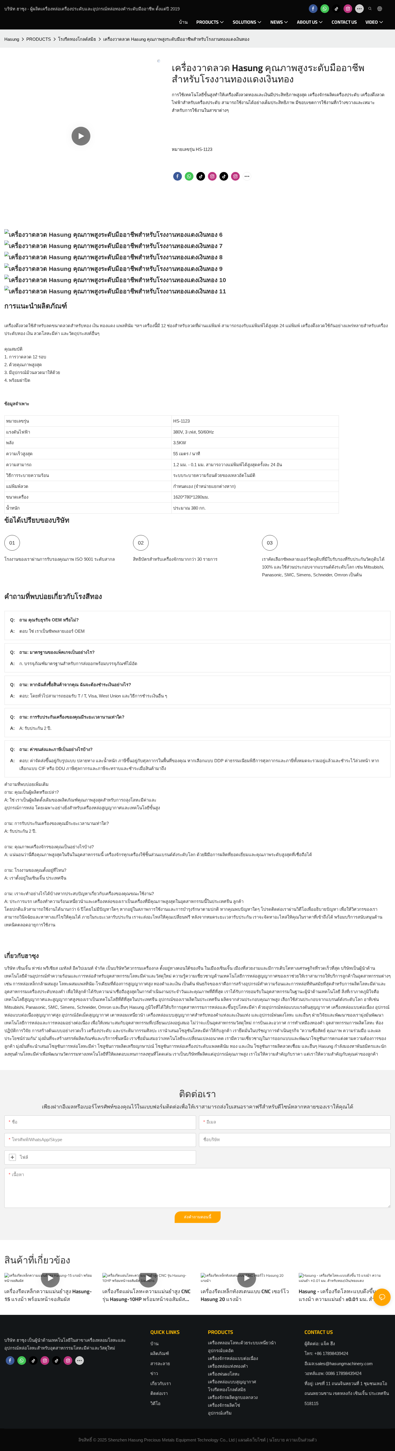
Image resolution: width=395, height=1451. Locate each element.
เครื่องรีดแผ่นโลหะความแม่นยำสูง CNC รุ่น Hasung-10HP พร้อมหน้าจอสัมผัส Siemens (146, 1295)
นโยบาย (277, 1439)
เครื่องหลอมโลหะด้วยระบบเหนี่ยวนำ (242, 1342)
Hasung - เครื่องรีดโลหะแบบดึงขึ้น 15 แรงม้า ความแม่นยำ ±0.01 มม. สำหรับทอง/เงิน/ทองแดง (341, 1295)
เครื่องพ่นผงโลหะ (224, 1374)
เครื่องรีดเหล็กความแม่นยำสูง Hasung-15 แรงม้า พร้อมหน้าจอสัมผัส (48, 1295)
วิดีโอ (155, 1403)
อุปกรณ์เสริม (220, 1413)
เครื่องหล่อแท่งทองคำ (228, 1366)
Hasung (11, 39)
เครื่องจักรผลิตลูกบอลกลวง (233, 1397)
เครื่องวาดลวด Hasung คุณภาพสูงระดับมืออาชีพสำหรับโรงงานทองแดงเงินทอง (176, 39)
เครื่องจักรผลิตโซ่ (224, 1405)
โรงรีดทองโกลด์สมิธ (77, 39)
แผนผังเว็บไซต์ (252, 1439)
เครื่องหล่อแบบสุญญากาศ (232, 1381)
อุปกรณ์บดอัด (221, 1350)
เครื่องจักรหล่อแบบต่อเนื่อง (233, 1358)
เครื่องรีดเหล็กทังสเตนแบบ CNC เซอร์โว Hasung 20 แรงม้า (245, 1295)
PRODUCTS (38, 39)
